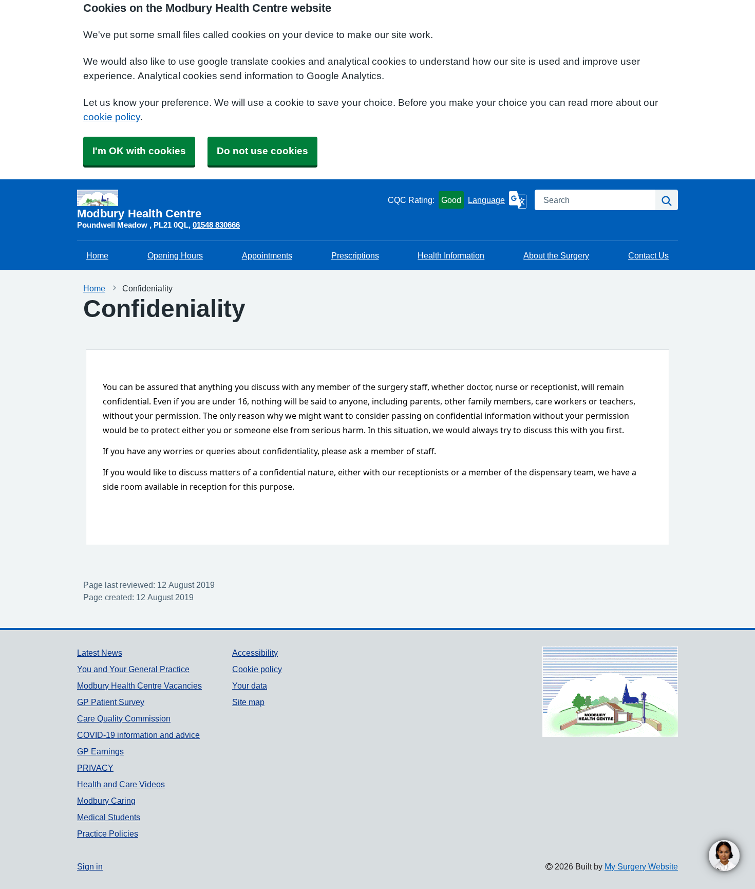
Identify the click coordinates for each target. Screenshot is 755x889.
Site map (248, 702)
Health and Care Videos (121, 784)
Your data (249, 685)
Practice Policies (107, 833)
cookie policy (111, 117)
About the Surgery (556, 255)
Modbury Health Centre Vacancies (139, 685)
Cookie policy (257, 669)
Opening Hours (175, 255)
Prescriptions (355, 255)
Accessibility (255, 653)
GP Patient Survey (110, 702)
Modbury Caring (106, 801)
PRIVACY (95, 768)
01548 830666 (216, 225)
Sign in (90, 866)
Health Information (451, 255)
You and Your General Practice (133, 669)
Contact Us (648, 255)
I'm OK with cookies (139, 151)
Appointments (267, 255)
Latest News (99, 653)
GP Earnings (100, 751)
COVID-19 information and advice (138, 735)
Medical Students (108, 817)
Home (97, 255)
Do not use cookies (262, 151)
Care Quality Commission (124, 718)
